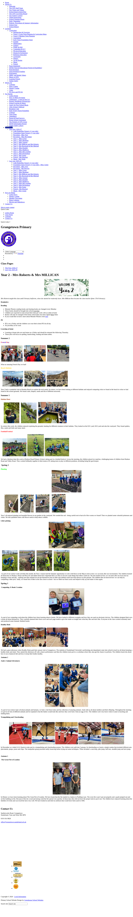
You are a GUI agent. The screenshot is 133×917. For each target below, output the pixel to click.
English (15, 42)
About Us (8, 4)
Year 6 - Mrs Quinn (19, 155)
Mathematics (17, 43)
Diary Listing (13, 86)
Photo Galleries (14, 200)
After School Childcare (16, 107)
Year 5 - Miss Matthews (21, 150)
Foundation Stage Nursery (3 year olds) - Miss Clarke (30, 165)
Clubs (11, 90)
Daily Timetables (14, 21)
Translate (20, 253)
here (46, 316)
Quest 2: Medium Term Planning (24, 36)
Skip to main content (7, 207)
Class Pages (9, 127)
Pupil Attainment (14, 66)
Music (15, 62)
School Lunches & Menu (17, 103)
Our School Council (15, 15)
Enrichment (13, 73)
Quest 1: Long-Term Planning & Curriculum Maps (30, 34)
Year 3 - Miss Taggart (20, 178)
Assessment (17, 38)
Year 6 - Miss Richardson (21, 153)
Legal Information (20, 897)
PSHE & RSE (18, 47)
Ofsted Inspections (15, 17)
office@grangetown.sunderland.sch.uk (13, 822)
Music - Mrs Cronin (19, 191)
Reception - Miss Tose (20, 135)
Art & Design (17, 60)
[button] (9, 222)
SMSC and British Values (17, 75)
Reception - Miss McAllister (22, 137)
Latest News (13, 194)
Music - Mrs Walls (19, 159)
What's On (8, 83)
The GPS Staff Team (16, 8)
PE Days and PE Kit (16, 92)
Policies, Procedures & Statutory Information (23, 23)
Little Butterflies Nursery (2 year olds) (25, 131)
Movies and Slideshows (17, 202)
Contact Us (8, 204)
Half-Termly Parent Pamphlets (19, 111)
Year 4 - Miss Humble (20, 148)
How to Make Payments (17, 98)
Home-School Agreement (17, 120)
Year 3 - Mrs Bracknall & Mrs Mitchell (26, 146)
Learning (8, 29)
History (15, 58)
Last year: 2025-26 (15, 161)
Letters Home (13, 96)
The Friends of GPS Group (18, 122)
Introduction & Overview (21, 32)
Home (7, 2)
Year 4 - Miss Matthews (21, 181)
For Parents (8, 94)
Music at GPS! (14, 77)
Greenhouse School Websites (33, 900)
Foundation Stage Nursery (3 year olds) (26, 133)
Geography (17, 56)
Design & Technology (20, 53)
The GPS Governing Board (18, 14)
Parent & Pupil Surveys (17, 118)
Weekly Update (14, 88)
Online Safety (13, 81)
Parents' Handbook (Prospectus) (19, 101)
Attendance (13, 116)
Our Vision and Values (16, 10)
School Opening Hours (16, 19)
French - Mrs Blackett (20, 157)
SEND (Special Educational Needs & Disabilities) (25, 68)
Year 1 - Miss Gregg (20, 139)
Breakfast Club (14, 109)
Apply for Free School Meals (18, 105)
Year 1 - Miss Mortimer (21, 140)
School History (14, 27)
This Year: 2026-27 (15, 129)
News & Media (10, 193)
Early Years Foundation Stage (23, 40)
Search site (4, 904)
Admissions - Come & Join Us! (19, 99)
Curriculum (13, 30)
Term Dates (13, 114)
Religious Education (20, 55)
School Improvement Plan (17, 12)
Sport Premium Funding (17, 71)
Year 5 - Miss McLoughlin (22, 152)
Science (15, 45)
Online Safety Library (16, 125)
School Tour (13, 25)
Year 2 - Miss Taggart (20, 142)
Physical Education (19, 51)
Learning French (14, 79)
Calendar (12, 84)
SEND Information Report (18, 124)
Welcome (12, 6)
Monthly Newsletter (15, 198)
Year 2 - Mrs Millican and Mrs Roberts (26, 144)
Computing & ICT (19, 49)
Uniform (12, 112)
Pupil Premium (14, 70)
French (15, 64)
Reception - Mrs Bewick (21, 168)
